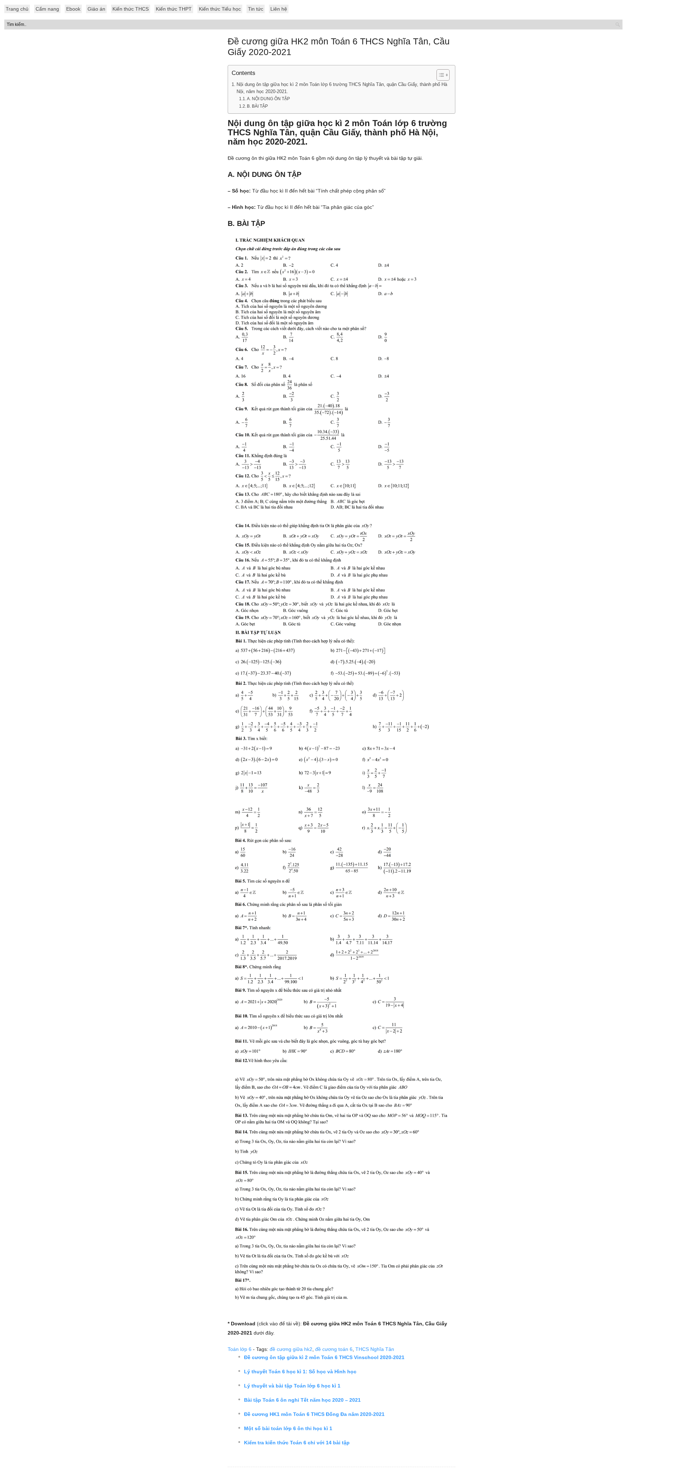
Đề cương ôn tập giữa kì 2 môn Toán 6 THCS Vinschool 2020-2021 (324, 1357)
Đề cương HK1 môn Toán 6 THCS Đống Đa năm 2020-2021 (314, 1414)
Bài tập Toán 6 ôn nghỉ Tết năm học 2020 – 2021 (302, 1400)
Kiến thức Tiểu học (220, 9)
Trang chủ (17, 9)
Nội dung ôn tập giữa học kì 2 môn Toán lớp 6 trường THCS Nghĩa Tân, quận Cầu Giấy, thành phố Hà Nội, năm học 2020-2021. (342, 88)
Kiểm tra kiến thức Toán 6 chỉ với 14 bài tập (297, 1442)
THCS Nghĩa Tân (374, 1349)
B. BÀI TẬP (257, 106)
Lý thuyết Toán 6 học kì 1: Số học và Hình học (300, 1371)
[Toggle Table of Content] (439, 75)
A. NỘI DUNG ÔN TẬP (268, 98)
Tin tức (255, 9)
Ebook (73, 9)
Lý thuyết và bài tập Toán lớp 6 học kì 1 (292, 1386)
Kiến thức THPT (174, 9)
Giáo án (96, 9)
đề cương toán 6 (334, 1349)
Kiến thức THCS (130, 9)
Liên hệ (278, 9)
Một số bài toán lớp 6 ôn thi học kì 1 (288, 1428)
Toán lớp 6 (240, 1349)
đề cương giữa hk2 (291, 1349)
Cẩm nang (47, 9)
